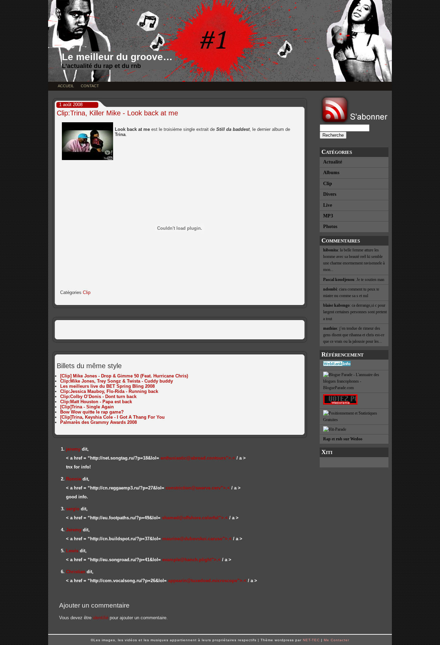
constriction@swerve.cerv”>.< (198, 487)
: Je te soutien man (353, 279)
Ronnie (73, 479)
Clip (327, 183)
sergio (72, 508)
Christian (75, 571)
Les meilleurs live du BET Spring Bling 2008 (107, 386)
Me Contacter (336, 640)
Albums (331, 172)
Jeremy (73, 529)
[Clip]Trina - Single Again (87, 406)
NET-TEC (311, 640)
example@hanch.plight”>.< (191, 559)
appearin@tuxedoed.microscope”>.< (207, 580)
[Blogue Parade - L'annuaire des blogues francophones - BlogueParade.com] (354, 381)
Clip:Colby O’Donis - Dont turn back (98, 396)
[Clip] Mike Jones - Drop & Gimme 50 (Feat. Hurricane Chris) (124, 375)
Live (327, 205)
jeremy (73, 449)
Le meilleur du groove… (117, 57)
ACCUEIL (66, 86)
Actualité (332, 162)
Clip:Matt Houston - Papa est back (96, 401)
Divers (329, 194)
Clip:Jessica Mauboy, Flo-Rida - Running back (109, 391)
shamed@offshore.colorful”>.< (195, 517)
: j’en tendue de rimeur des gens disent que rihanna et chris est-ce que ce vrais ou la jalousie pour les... (353, 335)
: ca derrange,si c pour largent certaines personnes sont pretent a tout (355, 312)
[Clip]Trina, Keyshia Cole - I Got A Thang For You (112, 417)
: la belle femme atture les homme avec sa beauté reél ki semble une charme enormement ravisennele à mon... (354, 260)
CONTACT (90, 86)
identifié (100, 617)
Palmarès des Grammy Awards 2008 (98, 422)
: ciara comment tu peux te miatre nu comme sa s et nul (351, 292)
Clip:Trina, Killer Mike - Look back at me (117, 113)
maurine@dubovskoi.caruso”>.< (197, 538)
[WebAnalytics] (354, 462)
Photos (330, 226)
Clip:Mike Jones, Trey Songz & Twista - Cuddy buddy (116, 381)
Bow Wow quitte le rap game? (92, 412)
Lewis (72, 550)
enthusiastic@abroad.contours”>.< (198, 458)
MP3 (328, 215)
